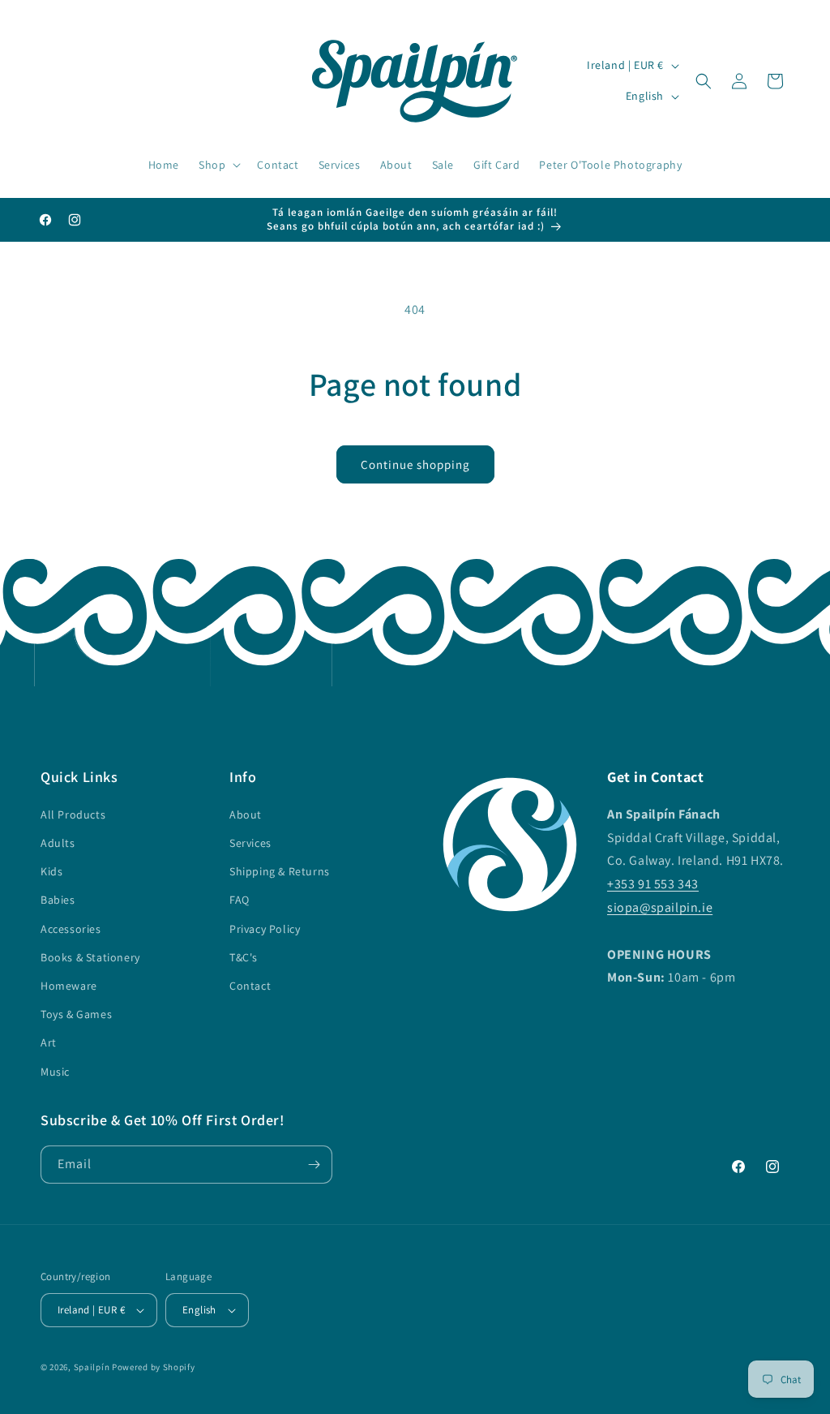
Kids (51, 871)
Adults (58, 843)
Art (49, 1042)
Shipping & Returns (279, 871)
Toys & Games (76, 1014)
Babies (58, 899)
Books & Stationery (90, 957)
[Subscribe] (314, 1164)
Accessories (71, 929)
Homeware (69, 985)
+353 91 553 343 (653, 883)
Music (55, 1071)
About (245, 814)
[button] (218, 165)
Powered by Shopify (153, 1367)
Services (250, 843)
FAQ (239, 899)
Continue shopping (415, 464)
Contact (250, 985)
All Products (73, 814)
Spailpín (92, 1367)
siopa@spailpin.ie (659, 907)
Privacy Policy (264, 929)
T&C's (243, 957)
